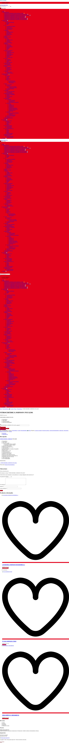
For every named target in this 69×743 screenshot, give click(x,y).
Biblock (7, 31)
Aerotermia (6, 30)
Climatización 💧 (5, 20)
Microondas (8, 78)
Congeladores (8, 99)
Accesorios (6, 21)
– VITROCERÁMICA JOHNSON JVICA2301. (8, 462)
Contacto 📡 (4, 138)
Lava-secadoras (9, 84)
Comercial (6, 37)
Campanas (8, 75)
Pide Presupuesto (3, 429)
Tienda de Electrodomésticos (10, 464)
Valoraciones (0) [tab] (5, 434)
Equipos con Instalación (8, 50)
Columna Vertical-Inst (10, 52)
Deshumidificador (9, 46)
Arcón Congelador (12, 100)
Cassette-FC (8, 59)
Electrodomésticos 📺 (6, 206)
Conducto (8, 40)
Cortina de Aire (9, 204)
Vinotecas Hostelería (12, 114)
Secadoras (8, 89)
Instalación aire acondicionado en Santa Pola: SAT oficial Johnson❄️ (16, 19)
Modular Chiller (9, 302)
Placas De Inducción (12, 81)
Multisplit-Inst (8, 55)
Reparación (8, 338)
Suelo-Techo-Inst (9, 57)
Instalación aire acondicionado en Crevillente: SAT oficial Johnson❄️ (16, 18)
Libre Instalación (9, 92)
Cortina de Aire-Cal (9, 72)
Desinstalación (8, 67)
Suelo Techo (8, 41)
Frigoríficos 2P (11, 106)
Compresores (8, 122)
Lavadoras (8, 85)
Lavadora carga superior (13, 87)
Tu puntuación (3, 476)
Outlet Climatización (7, 65)
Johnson (10, 431)
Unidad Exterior (9, 126)
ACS (5, 25)
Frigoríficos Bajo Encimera (13, 377)
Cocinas (7, 76)
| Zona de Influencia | (5, 12)
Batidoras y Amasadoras (10, 94)
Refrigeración (6, 98)
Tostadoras (8, 97)
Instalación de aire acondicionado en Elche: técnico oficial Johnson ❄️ (16, 14)
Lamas (7, 131)
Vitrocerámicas (11, 82)
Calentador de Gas (9, 28)
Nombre (1, 486)
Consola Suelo (8, 45)
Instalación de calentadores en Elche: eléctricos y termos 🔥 (14, 13)
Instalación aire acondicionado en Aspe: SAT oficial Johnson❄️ (15, 16)
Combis (10, 104)
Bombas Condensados (10, 22)
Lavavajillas (6, 90)
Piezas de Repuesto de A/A (9, 128)
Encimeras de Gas (12, 80)
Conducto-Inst (8, 53)
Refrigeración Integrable (10, 115)
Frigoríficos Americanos (13, 108)
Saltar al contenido (3, 0)
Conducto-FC (8, 60)
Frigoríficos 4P (11, 107)
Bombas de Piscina (7, 36)
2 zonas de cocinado (38, 430)
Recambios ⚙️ (4, 119)
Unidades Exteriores (9, 136)
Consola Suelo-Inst (9, 54)
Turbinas (7, 124)
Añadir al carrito (2, 427)
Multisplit (8, 47)
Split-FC (7, 61)
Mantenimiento (9, 69)
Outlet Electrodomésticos (8, 117)
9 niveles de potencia (45, 430)
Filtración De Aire (7, 63)
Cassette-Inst (8, 51)
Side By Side (11, 243)
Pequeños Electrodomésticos (9, 93)
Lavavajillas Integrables (10, 91)
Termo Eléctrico (9, 29)
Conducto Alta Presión (8, 42)
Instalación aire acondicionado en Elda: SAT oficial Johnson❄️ (15, 17)
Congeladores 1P (11, 101)
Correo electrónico (3, 488)
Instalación (8, 68)
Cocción (5, 207)
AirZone (5, 168)
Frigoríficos (8, 103)
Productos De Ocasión (8, 134)
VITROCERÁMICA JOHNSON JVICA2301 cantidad (9, 425)
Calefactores (8, 44)
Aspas (7, 129)
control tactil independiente (54, 430)
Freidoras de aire (9, 96)
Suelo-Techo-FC (9, 62)
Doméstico (6, 43)
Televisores (6, 118)
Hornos (7, 77)
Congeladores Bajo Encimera (14, 102)
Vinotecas (8, 116)
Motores (7, 132)
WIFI (7, 24)
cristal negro (61, 430)
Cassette (7, 38)
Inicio (1, 408)
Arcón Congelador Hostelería (14, 112)
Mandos (7, 23)
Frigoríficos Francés (12, 242)
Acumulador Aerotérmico (10, 26)
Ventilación (6, 203)
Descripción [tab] (4, 433)
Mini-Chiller (8, 33)
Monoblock (8, 167)
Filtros (7, 123)
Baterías (7, 121)
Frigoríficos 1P (11, 105)
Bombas (7, 130)
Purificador (8, 64)
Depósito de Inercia (9, 32)
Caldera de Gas (9, 27)
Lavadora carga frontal (12, 86)
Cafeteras (8, 95)
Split (7, 49)
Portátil (7, 48)
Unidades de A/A (7, 135)
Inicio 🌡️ (3, 11)
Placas (7, 79)
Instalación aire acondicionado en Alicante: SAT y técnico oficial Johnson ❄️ (17, 15)
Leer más (3, 644)
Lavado (5, 83)
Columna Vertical (9, 39)
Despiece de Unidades (8, 125)
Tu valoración (2, 484)
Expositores (11, 113)
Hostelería (8, 111)
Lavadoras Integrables (10, 88)
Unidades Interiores (9, 137)
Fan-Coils (6, 58)
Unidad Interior (9, 127)
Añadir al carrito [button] (5, 568)
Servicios (5, 66)
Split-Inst (8, 56)
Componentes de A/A (8, 120)
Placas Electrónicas (9, 133)
